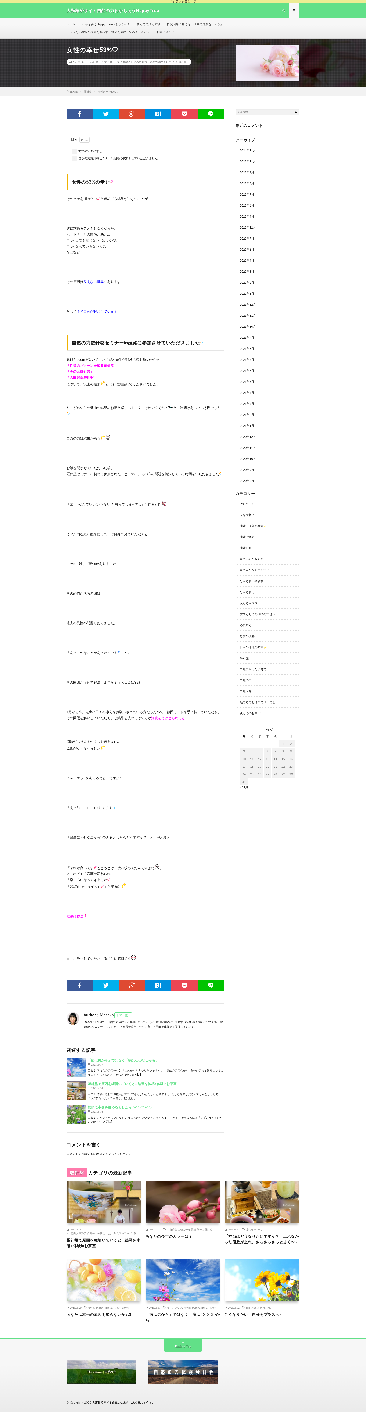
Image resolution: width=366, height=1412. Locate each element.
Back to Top (183, 1346)
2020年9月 (247, 470)
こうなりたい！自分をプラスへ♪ (253, 1314)
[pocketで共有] (184, 114)
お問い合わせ (165, 32)
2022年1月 (247, 293)
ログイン (105, 1153)
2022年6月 (247, 249)
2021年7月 (247, 359)
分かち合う (247, 592)
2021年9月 (247, 337)
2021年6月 (247, 370)
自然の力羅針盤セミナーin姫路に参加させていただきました (115, 158)
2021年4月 (247, 392)
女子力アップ (174, 1307)
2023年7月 (247, 194)
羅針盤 (94, 62)
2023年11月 (248, 161)
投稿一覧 (122, 1015)
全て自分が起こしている (256, 570)
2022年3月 (247, 271)
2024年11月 (248, 150)
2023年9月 (247, 172)
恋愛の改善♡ (249, 636)
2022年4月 (247, 260)
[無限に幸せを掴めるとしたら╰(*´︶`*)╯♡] (76, 1114)
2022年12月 (248, 227)
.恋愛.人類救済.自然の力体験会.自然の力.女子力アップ (101, 1233)
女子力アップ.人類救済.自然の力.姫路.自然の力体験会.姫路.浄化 (140, 62)
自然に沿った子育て (253, 669)
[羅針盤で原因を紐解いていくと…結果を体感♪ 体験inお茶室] (76, 1090)
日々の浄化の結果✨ (253, 647)
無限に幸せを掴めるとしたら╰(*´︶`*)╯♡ (120, 1107)
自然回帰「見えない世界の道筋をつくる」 (195, 24)
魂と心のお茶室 (250, 713)
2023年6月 (247, 205)
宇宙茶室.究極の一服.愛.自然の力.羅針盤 (190, 1229)
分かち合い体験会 (251, 581)
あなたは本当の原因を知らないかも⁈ (99, 1314)
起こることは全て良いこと (257, 702)
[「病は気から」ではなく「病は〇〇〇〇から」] (76, 1067)
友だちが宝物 (249, 603)
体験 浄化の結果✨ (253, 526)
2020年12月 (248, 436)
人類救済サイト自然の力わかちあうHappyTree (123, 1402)
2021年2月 (247, 414)
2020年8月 (247, 481)
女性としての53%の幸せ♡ (257, 614)
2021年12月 (248, 304)
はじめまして (249, 504)
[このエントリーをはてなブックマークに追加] (158, 114)
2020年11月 (248, 447)
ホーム (71, 24)
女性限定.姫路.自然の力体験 (104, 1307)
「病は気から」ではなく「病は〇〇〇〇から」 (123, 1060)
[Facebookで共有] (80, 114)
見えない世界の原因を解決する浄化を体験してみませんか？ (110, 32)
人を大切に (247, 515)
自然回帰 (246, 691)
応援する (246, 625)
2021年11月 (248, 315)
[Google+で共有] (132, 114)
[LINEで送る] (211, 114)
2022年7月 (247, 238)
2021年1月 (247, 425)
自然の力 (246, 680)
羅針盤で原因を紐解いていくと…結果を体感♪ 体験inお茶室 (132, 1084)
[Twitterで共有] (106, 114)
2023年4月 (247, 216)
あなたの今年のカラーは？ (169, 1236)
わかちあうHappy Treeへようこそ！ (106, 24)
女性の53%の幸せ (87, 151)
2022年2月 (247, 282)
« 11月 (244, 787)
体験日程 (246, 548)
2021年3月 (247, 403)
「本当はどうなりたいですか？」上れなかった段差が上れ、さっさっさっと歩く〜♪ (262, 1239)
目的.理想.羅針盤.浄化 (258, 1307)
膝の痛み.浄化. (254, 1229)
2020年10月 (248, 458)
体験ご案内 (247, 537)
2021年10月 (248, 326)
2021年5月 (247, 381)
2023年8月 (247, 183)
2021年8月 (247, 348)
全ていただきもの (251, 559)
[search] (296, 112)
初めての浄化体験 (148, 24)
